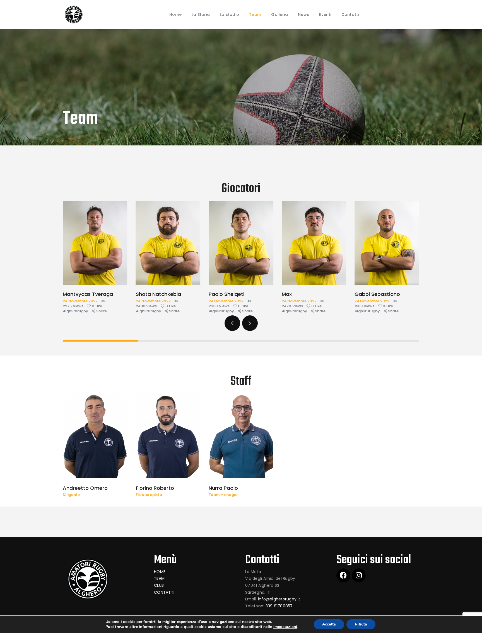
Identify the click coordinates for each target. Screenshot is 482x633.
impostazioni (285, 626)
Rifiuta (361, 624)
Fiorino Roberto (155, 488)
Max (287, 294)
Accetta (329, 624)
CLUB (159, 585)
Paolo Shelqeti (226, 294)
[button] (232, 323)
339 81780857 (279, 606)
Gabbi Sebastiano (377, 294)
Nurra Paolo (223, 488)
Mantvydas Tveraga (88, 294)
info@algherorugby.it (279, 599)
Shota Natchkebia (158, 294)
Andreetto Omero (85, 488)
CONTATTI (164, 592)
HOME (159, 571)
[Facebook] (343, 575)
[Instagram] (359, 575)
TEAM (159, 578)
